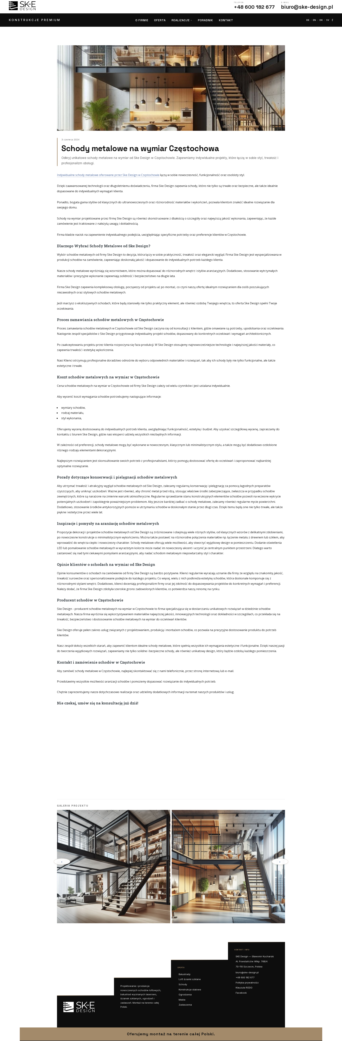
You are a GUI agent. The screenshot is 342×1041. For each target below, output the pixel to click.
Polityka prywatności (247, 982)
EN (314, 20)
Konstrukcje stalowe (190, 989)
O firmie (141, 20)
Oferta (160, 20)
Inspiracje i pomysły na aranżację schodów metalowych (108, 523)
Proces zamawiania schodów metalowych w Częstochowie (110, 319)
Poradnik (205, 20)
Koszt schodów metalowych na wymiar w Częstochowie (108, 377)
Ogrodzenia (185, 994)
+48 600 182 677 (245, 977)
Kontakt (226, 20)
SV (327, 20)
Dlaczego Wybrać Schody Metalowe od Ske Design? (103, 246)
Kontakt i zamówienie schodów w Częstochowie (101, 662)
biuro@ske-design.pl (247, 972)
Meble (182, 999)
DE (307, 20)
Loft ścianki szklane (190, 979)
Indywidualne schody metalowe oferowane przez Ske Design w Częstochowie (108, 175)
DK (321, 20)
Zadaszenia (185, 1004)
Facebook (241, 992)
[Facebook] (332, 20)
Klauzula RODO (244, 987)
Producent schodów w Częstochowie (90, 600)
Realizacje (181, 20)
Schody (183, 984)
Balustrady (184, 974)
